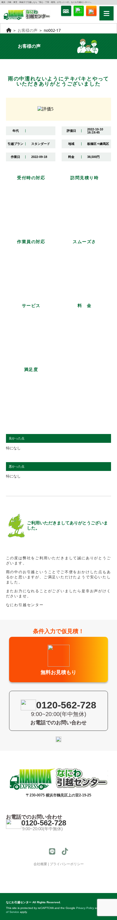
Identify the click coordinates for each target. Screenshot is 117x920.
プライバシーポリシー (67, 864)
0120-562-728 (43, 823)
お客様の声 (27, 30)
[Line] (52, 851)
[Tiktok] (64, 851)
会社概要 (40, 864)
